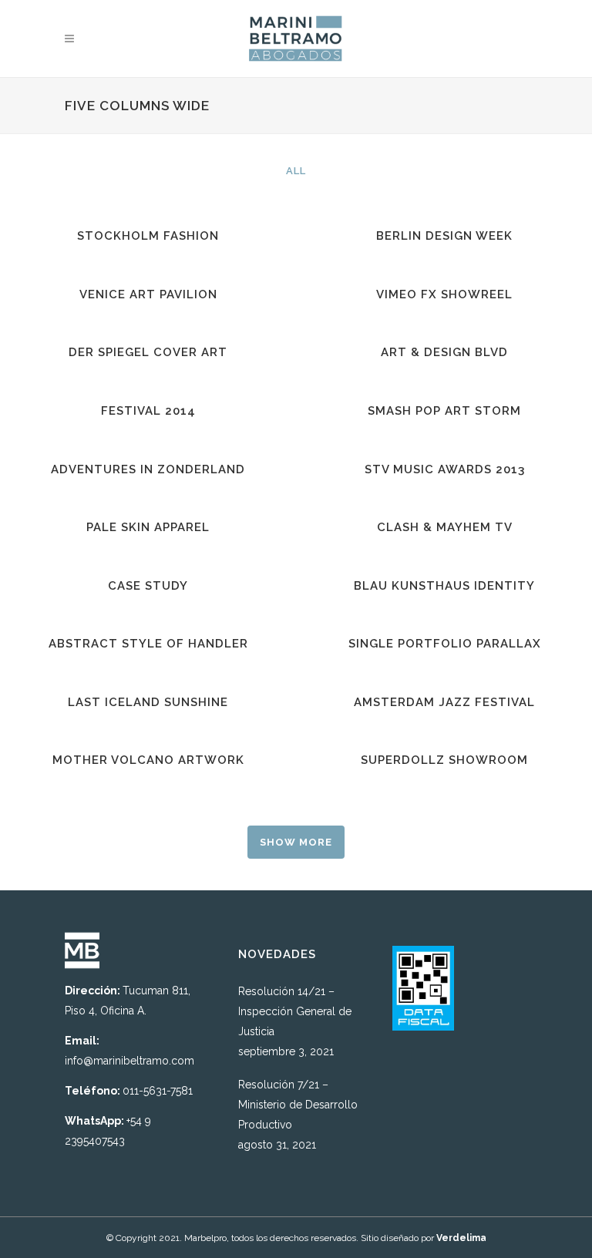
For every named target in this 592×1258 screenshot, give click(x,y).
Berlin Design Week (444, 236)
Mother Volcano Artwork (148, 760)
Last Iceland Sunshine (148, 702)
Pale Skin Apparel (148, 527)
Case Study (148, 586)
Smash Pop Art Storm (444, 411)
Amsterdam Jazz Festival (444, 702)
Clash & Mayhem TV (445, 527)
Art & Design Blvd (444, 352)
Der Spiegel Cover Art (148, 352)
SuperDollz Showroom (444, 760)
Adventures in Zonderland (148, 469)
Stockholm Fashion (148, 236)
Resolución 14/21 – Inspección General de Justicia (295, 1011)
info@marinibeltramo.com (129, 1060)
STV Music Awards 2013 (445, 469)
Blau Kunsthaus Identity (444, 586)
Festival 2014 (148, 411)
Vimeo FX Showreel (444, 294)
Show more (296, 842)
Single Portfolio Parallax (444, 644)
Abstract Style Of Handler (148, 644)
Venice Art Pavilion (148, 294)
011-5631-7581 (158, 1091)
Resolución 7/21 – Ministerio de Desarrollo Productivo (298, 1104)
